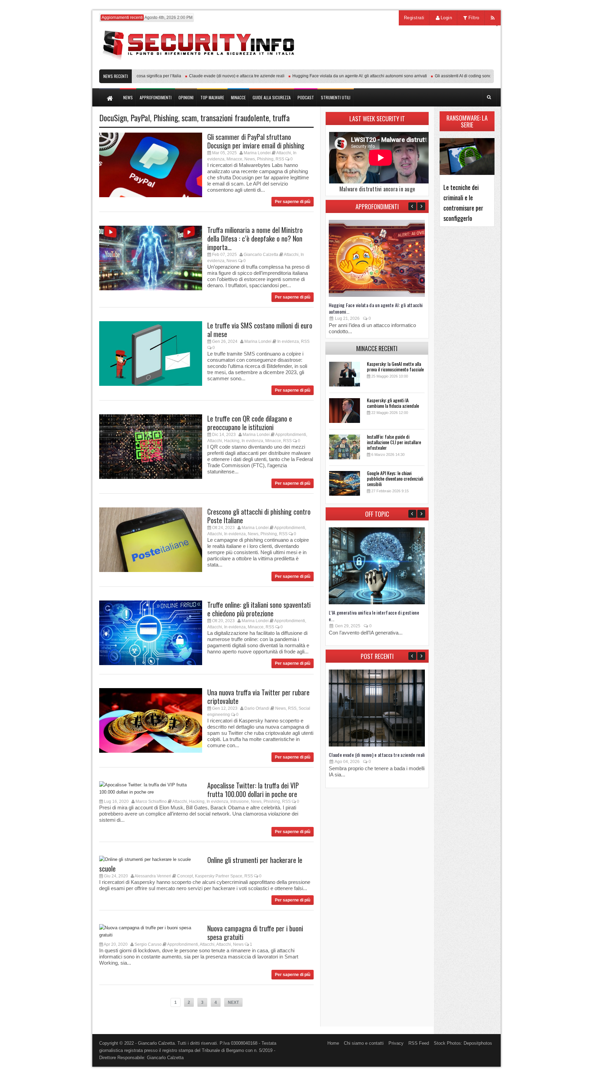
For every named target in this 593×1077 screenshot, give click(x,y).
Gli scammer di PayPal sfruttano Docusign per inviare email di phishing (255, 141)
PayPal (140, 117)
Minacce (234, 159)
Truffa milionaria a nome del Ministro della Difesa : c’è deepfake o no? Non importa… (255, 238)
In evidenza (288, 341)
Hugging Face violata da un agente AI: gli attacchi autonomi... (376, 308)
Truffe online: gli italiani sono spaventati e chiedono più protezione (259, 608)
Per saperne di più (292, 201)
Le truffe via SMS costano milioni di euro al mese (259, 329)
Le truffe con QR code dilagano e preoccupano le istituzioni (249, 422)
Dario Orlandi (256, 708)
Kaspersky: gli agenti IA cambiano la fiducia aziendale (393, 402)
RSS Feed (418, 1043)
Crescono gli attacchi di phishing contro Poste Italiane (259, 515)
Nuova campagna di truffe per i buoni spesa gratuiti (255, 932)
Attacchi (283, 152)
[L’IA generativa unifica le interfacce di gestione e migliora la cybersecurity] (377, 602)
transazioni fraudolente (234, 117)
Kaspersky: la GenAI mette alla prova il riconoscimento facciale (395, 366)
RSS (280, 159)
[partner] (448, 65)
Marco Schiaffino (151, 801)
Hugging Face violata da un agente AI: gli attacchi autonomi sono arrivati (343, 76)
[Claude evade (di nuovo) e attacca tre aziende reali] (377, 745)
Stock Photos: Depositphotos (463, 1043)
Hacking (232, 440)
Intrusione (239, 801)
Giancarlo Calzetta (261, 254)
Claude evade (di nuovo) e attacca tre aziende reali (220, 76)
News (249, 159)
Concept (185, 876)
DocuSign (113, 117)
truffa (281, 117)
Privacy (396, 1043)
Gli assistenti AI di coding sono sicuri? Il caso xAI (464, 76)
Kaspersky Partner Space (218, 876)
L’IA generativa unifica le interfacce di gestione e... (374, 615)
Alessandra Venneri (153, 876)
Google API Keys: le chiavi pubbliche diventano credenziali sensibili (395, 478)
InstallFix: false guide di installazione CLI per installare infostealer (394, 442)
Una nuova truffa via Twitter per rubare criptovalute (258, 696)
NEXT (233, 1002)
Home (333, 1043)
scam (189, 117)
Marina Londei (257, 152)
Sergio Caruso (148, 944)
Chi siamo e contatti (364, 1043)
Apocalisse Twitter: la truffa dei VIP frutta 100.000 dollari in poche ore (253, 789)
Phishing (165, 117)
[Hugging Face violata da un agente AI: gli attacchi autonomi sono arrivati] (377, 295)
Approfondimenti (290, 434)
